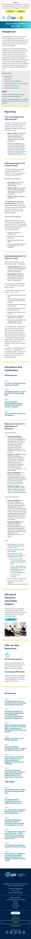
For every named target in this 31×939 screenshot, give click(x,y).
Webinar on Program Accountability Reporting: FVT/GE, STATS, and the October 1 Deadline (15, 101)
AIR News (15, 901)
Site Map (15, 908)
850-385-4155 (15, 922)
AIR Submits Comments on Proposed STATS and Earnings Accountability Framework (15, 703)
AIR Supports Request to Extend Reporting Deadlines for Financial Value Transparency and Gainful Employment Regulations (14, 715)
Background (8, 76)
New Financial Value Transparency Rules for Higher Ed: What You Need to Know (15, 748)
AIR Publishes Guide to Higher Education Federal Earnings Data (15, 393)
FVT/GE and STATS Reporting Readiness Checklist (15, 384)
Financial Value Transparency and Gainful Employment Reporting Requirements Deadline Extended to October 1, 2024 (15, 857)
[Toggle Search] (17, 17)
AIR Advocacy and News (12, 88)
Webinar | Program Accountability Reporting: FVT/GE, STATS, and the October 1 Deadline (14, 404)
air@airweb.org (15, 918)
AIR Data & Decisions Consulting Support (16, 83)
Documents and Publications (13, 81)
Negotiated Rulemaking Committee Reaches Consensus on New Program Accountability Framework (14, 822)
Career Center (15, 906)
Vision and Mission (15, 897)
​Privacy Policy (15, 891)
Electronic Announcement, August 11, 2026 (16, 153)
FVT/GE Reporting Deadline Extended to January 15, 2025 (15, 846)
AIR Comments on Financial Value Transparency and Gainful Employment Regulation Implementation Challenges (14, 760)
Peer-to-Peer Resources (12, 85)
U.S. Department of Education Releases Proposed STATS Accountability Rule (15, 811)
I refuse (21, 11)
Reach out (14, 614)
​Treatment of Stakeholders (15, 888)
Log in (15, 913)
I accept (10, 11)
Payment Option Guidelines (15, 893)
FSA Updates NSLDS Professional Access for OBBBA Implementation (13, 801)
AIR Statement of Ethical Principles (15, 899)
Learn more (10, 619)
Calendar (15, 904)
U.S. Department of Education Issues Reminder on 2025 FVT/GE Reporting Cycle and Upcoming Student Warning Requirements (15, 835)
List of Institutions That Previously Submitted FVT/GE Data (16, 149)
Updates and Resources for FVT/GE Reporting (14, 739)
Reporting (8, 79)
